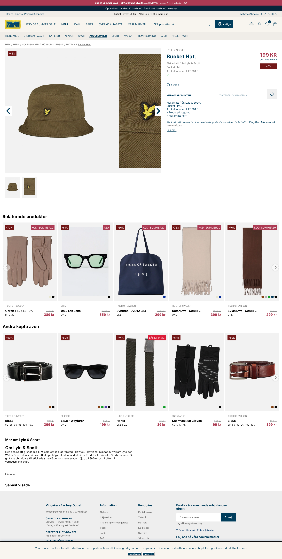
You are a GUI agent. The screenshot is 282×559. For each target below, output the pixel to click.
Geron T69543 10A (19, 311)
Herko (121, 420)
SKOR (81, 35)
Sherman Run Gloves (187, 420)
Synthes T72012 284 (131, 311)
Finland (200, 530)
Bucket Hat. (84, 44)
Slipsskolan (144, 538)
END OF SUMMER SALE (41, 24)
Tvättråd (142, 517)
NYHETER (54, 35)
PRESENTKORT (180, 35)
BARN (89, 24)
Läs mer (242, 548)
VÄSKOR (128, 35)
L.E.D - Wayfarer (72, 420)
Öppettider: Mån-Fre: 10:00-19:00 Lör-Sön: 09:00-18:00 (141, 8)
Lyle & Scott (176, 50)
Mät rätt (142, 522)
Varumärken (137, 24)
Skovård (142, 533)
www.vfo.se (174, 125)
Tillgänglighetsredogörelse (113, 522)
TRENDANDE (12, 35)
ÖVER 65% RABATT (34, 35)
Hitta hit (9, 14)
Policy (103, 527)
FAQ (102, 538)
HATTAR (70, 44)
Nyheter (104, 512)
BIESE (9, 420)
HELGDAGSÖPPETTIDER (59, 540)
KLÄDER (69, 35)
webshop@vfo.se (249, 14)
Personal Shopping (34, 14)
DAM (77, 24)
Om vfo (19, 14)
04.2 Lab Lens (71, 311)
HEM (7, 44)
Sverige (210, 530)
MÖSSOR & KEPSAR (52, 44)
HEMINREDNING (147, 35)
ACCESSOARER (98, 35)
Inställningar (134, 554)
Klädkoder (143, 527)
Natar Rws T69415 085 (187, 311)
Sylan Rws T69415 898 (243, 311)
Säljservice (105, 517)
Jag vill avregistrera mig (189, 523)
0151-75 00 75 (269, 14)
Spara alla (148, 554)
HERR (65, 24)
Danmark (190, 530)
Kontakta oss (145, 512)
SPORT (115, 35)
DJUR (164, 35)
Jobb (103, 533)
